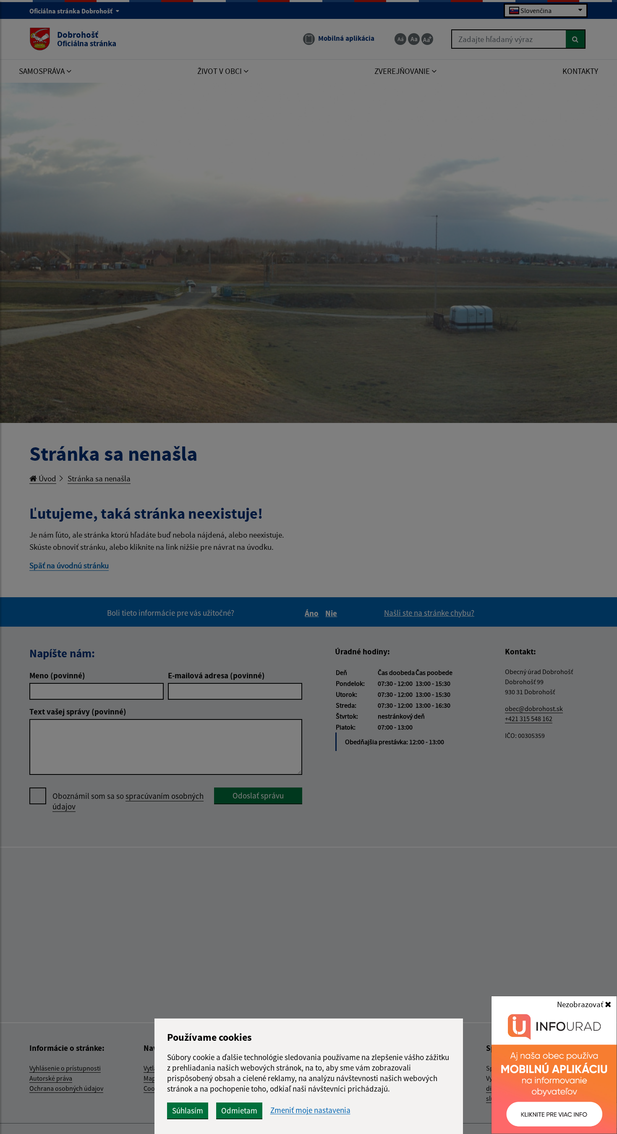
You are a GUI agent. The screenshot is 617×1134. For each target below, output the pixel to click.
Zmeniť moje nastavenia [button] (310, 1110)
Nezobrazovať (581, 1004)
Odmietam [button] (239, 1110)
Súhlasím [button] (187, 1110)
